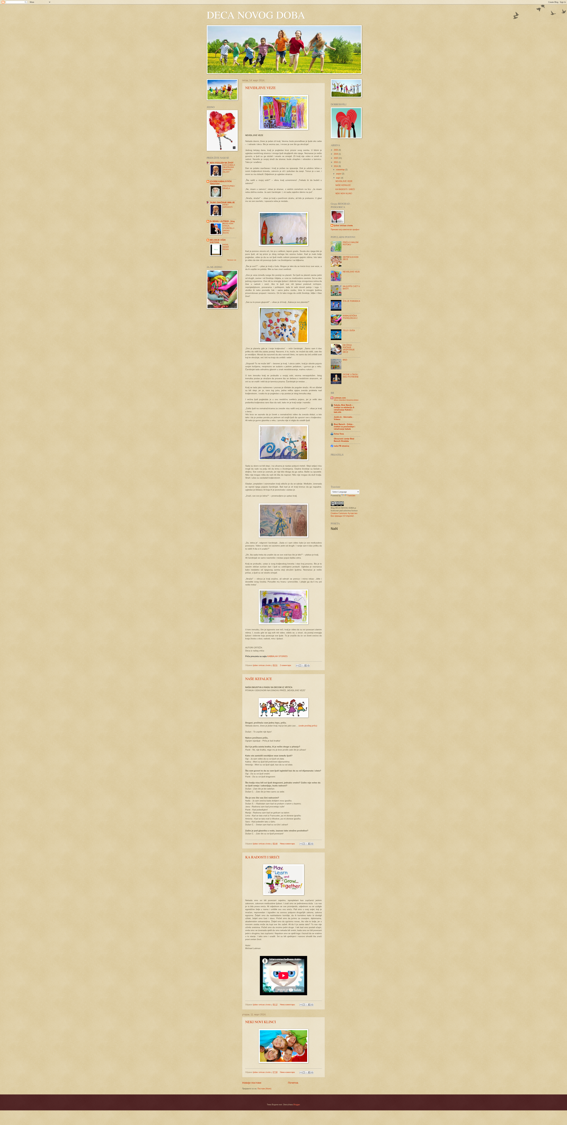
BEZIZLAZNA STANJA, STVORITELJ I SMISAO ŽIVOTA (228, 228)
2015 (336, 162)
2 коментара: (286, 665)
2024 (336, 154)
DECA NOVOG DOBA (256, 15)
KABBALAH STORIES (277, 656)
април (339, 174)
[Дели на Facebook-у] (305, 665)
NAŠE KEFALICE (258, 678)
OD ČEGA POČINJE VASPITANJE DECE (349, 348)
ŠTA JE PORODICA (351, 301)
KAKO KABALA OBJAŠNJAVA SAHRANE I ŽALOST (229, 168)
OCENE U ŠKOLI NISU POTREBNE (351, 375)
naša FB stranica (341, 446)
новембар (340, 169)
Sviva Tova (339, 434)
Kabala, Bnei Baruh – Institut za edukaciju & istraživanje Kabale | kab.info (344, 408)
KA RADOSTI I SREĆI (262, 857)
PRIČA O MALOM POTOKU (350, 243)
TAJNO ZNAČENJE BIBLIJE (222, 202)
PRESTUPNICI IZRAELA (229, 187)
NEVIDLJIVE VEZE (260, 87)
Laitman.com (340, 398)
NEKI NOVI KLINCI (260, 1021)
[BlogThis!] (300, 665)
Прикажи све (231, 260)
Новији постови (251, 1082)
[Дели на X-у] (302, 665)
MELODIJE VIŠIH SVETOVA (217, 241)
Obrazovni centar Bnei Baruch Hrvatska (344, 440)
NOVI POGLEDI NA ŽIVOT (221, 163)
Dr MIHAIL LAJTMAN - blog (222, 221)
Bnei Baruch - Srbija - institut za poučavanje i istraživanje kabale (344, 426)
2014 (336, 166)
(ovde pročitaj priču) (308, 726)
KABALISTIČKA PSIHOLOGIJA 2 (350, 317)
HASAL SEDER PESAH (226, 247)
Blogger (296, 1104)
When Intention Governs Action (346, 400)
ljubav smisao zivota (343, 225)
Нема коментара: (288, 844)
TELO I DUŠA (349, 330)
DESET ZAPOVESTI (227, 206)
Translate (351, 495)
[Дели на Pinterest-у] (308, 665)
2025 (336, 150)
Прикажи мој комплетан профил (345, 229)
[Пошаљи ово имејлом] (297, 665)
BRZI (345, 360)
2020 (336, 158)
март (338, 178)
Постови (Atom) (264, 1089)
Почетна (293, 1082)
